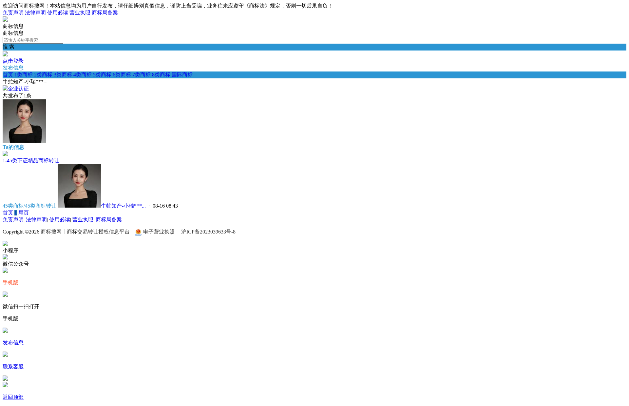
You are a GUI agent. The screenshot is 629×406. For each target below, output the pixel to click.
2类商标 (43, 74)
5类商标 (102, 74)
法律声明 (35, 12)
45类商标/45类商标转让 (29, 206)
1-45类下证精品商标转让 (31, 160)
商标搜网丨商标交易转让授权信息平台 (85, 231)
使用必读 (57, 12)
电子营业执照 (159, 231)
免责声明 (13, 12)
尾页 (23, 212)
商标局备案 (105, 12)
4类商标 (82, 74)
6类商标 (122, 74)
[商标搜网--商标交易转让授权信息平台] (5, 20)
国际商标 (182, 74)
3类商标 (63, 74)
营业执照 (79, 12)
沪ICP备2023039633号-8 (208, 231)
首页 (8, 74)
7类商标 (141, 74)
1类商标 (23, 74)
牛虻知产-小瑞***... (123, 206)
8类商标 (161, 74)
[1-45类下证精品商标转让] (5, 154)
